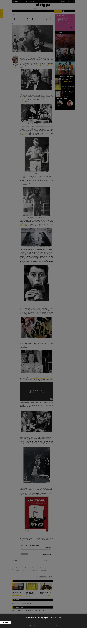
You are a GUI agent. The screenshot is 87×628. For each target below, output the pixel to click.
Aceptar (5, 622)
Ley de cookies (55, 626)
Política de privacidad (33, 626)
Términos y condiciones (45, 626)
